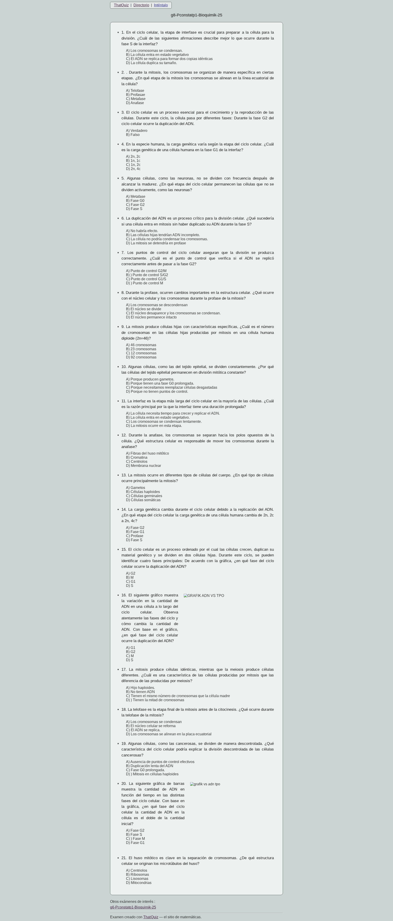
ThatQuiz (121, 5)
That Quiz (150, 917)
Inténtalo (161, 5)
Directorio (141, 5)
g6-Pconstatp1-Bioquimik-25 (133, 907)
